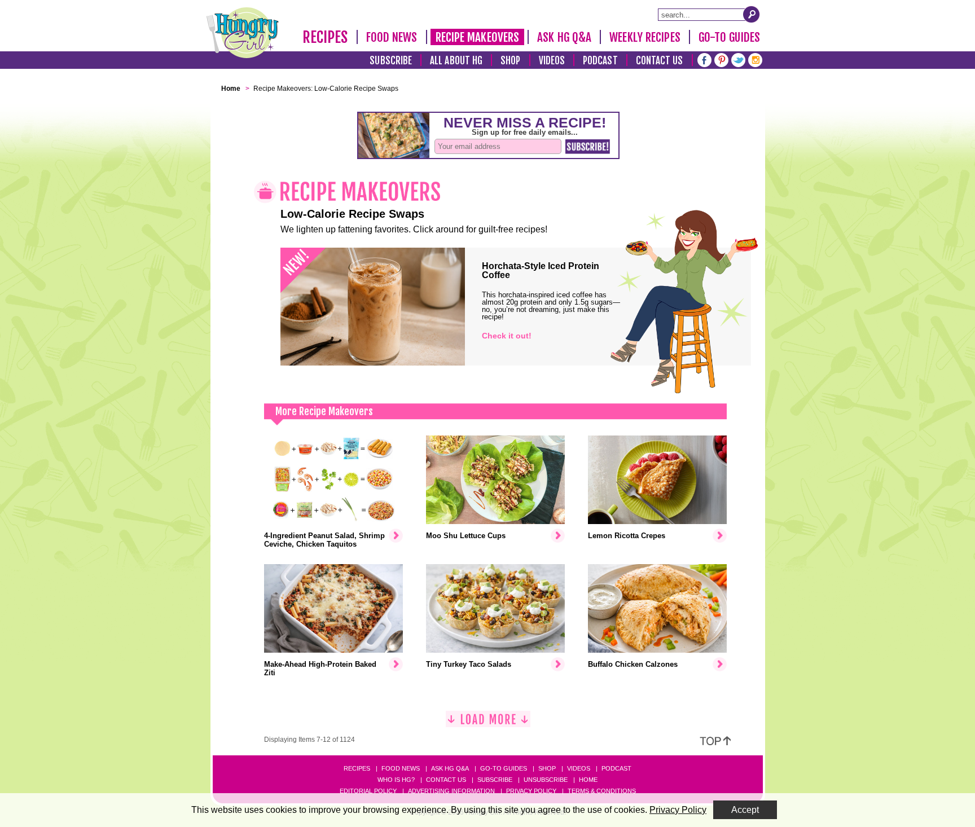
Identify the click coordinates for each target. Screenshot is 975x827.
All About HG (456, 61)
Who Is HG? (396, 779)
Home (588, 779)
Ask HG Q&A (564, 37)
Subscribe (391, 61)
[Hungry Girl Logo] (243, 32)
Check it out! (507, 335)
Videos (552, 61)
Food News (392, 37)
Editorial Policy (368, 791)
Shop (510, 61)
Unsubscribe (546, 779)
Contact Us (659, 61)
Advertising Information (451, 791)
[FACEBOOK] (704, 58)
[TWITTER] (738, 58)
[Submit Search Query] (751, 14)
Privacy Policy (531, 791)
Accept (745, 810)
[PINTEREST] (721, 58)
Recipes (325, 37)
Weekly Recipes (644, 37)
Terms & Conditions (602, 791)
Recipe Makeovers (478, 37)
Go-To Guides (729, 37)
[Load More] (488, 723)
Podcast (600, 61)
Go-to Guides (503, 768)
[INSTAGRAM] (755, 58)
